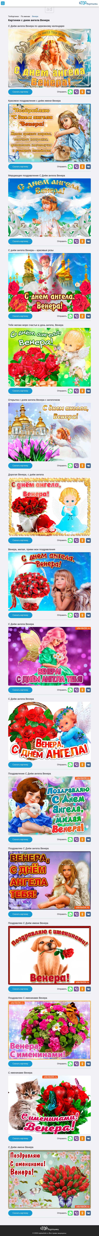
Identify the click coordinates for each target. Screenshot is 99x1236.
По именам (25, 16)
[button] (70, 91)
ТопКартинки (13, 16)
